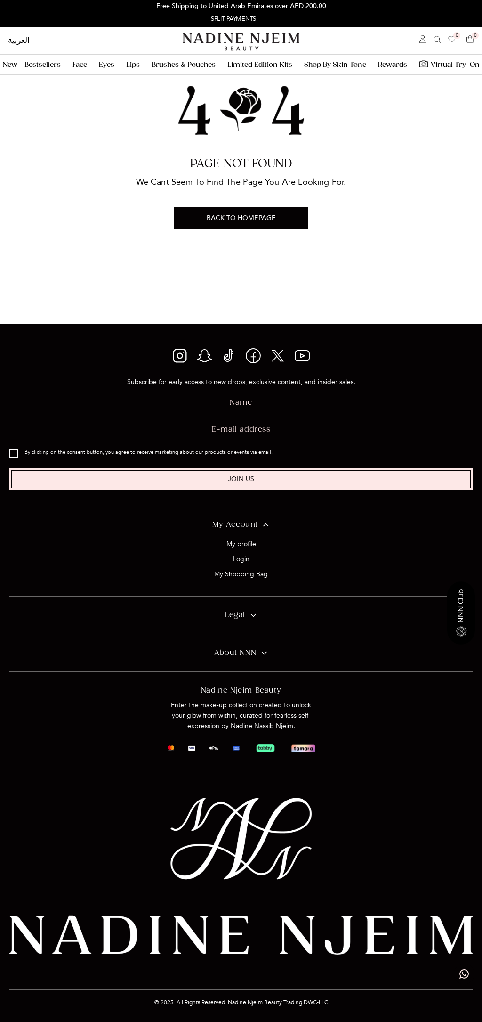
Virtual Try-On (455, 65)
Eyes (106, 65)
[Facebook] (253, 361)
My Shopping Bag (241, 574)
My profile (241, 544)
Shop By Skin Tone (335, 65)
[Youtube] (302, 359)
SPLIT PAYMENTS (233, 19)
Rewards (392, 65)
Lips (133, 65)
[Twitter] (277, 361)
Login (241, 559)
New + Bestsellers (32, 65)
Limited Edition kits (259, 65)
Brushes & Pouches (184, 65)
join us (241, 478)
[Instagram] (179, 361)
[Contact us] (464, 974)
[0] (452, 40)
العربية (19, 40)
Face (79, 65)
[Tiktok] (228, 361)
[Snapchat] (204, 361)
